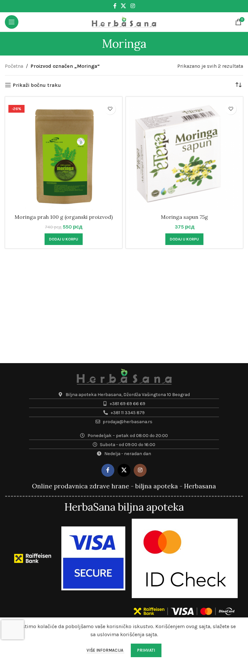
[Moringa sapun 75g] (184, 155)
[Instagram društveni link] (132, 6)
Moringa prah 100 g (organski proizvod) (64, 217)
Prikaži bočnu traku (37, 85)
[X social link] (123, 6)
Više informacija (105, 650)
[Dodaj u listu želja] (110, 109)
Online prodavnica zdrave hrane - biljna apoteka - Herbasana (124, 486)
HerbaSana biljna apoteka (124, 507)
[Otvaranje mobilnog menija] (12, 21)
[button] (64, 239)
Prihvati (146, 650)
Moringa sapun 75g (184, 217)
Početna (14, 66)
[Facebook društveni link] (115, 6)
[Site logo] (124, 21)
